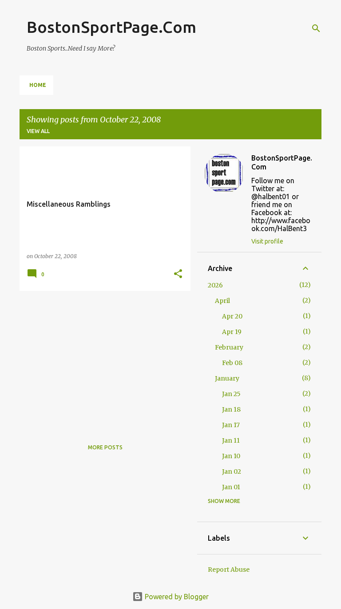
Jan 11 (231, 440)
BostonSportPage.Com (111, 27)
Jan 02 (231, 471)
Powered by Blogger (176, 597)
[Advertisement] (102, 360)
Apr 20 (232, 316)
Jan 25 (231, 394)
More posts (105, 447)
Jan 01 (231, 487)
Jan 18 (231, 409)
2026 (215, 285)
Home (37, 85)
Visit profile (267, 241)
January (227, 378)
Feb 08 (232, 363)
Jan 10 (231, 456)
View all (38, 131)
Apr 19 (232, 332)
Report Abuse (229, 570)
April (222, 301)
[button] (178, 274)
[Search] (316, 28)
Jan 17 (231, 425)
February (229, 347)
